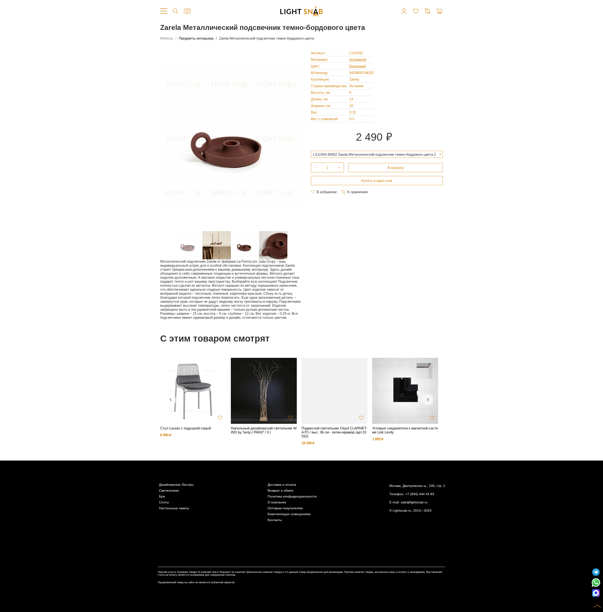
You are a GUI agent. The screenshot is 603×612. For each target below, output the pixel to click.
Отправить (276, 328)
